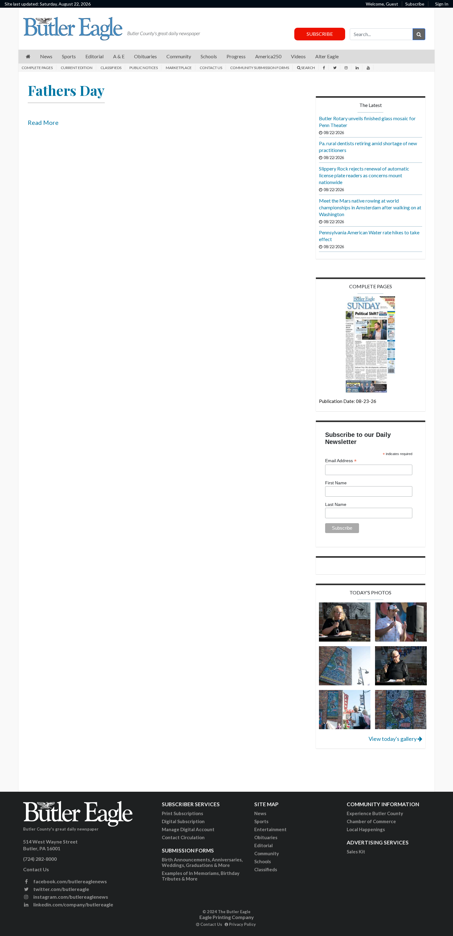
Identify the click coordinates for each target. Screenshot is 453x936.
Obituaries (265, 837)
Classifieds (110, 67)
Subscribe (414, 3)
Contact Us (211, 67)
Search (307, 67)
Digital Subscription (183, 821)
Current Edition (76, 67)
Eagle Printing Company (226, 917)
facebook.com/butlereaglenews (69, 881)
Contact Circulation (183, 837)
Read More (43, 122)
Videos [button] (298, 56)
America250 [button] (268, 56)
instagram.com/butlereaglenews (70, 897)
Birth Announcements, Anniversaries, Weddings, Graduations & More (202, 862)
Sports (261, 821)
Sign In (441, 3)
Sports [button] (69, 56)
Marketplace (179, 67)
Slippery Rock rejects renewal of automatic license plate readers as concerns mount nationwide (364, 175)
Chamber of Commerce (371, 821)
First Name (336, 482)
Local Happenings (366, 829)
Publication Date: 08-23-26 (347, 401)
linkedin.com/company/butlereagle (72, 904)
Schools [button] (209, 56)
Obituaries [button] (145, 56)
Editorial (263, 845)
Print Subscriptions (182, 813)
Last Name (335, 504)
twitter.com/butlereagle (60, 889)
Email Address (341, 461)
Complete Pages (37, 67)
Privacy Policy (242, 924)
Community (266, 853)
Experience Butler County (375, 813)
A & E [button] (118, 56)
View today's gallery (393, 738)
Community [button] (178, 56)
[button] (28, 57)
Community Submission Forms (259, 67)
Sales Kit (356, 851)
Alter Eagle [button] (327, 56)
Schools (262, 861)
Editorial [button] (94, 56)
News (260, 813)
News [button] (46, 56)
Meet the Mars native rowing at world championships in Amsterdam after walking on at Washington (370, 207)
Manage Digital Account (188, 829)
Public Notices (143, 67)
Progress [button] (236, 56)
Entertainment (270, 829)
